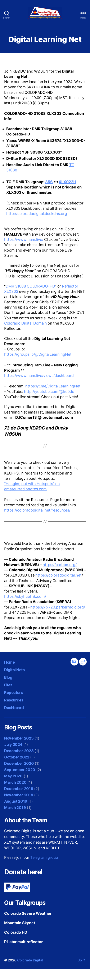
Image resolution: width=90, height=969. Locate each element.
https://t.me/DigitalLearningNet (53, 386)
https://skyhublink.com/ (25, 596)
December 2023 (19, 751)
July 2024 (13, 744)
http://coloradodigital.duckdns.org (36, 213)
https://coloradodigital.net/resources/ (37, 510)
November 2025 (19, 738)
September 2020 (19, 770)
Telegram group (44, 857)
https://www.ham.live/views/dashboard (39, 375)
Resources (13, 700)
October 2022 (16, 757)
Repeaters (13, 692)
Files (8, 685)
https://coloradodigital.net (58, 575)
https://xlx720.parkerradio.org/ (57, 607)
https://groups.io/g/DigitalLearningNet (38, 354)
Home (9, 662)
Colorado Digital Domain (25, 323)
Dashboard (14, 707)
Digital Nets (14, 670)
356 (49, 182)
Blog (8, 677)
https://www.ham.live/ (23, 239)
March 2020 (15, 782)
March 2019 (15, 807)
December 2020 (19, 763)
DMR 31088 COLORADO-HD (30, 286)
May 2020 (13, 776)
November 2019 (18, 795)
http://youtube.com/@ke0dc (49, 391)
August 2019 (15, 801)
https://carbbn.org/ (60, 564)
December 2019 (18, 788)
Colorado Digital (30, 960)
